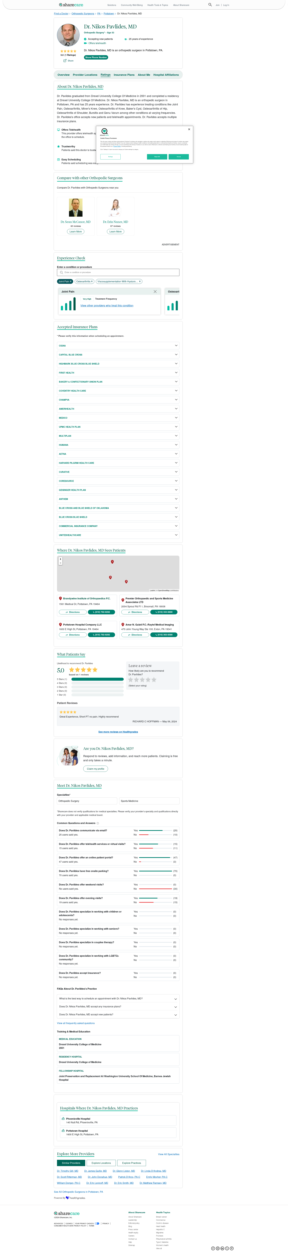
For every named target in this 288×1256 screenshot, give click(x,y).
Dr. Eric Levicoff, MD (97, 1183)
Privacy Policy (117, 146)
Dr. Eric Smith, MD (124, 1183)
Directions (74, 611)
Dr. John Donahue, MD (100, 1177)
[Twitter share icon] (227, 1249)
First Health (66, 372)
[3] (142, 679)
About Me (144, 75)
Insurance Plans (124, 75)
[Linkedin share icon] (222, 1249)
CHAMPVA (64, 399)
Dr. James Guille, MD (95, 1171)
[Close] (189, 129)
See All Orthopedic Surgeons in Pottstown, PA (78, 1191)
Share (71, 60)
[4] (148, 679)
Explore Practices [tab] (131, 1163)
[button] (97, 823)
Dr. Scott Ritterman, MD (69, 1177)
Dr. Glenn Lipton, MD (124, 1171)
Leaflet (152, 590)
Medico (63, 417)
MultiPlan (65, 435)
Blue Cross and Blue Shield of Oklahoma (84, 507)
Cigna (62, 345)
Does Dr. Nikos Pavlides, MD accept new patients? (86, 1014)
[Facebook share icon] (213, 1249)
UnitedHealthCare (70, 535)
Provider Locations (85, 75)
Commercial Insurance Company (78, 526)
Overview (64, 75)
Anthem (63, 498)
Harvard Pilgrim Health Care (76, 462)
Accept (179, 156)
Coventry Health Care (72, 390)
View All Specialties (168, 1154)
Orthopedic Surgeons (83, 13)
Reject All (157, 156)
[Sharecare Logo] (71, 4)
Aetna (62, 453)
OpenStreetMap (164, 590)
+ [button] (60, 559)
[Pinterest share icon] (231, 1249)
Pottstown (109, 13)
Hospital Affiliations (166, 75)
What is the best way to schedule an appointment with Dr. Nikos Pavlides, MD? (101, 998)
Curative (64, 471)
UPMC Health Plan (69, 426)
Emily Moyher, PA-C (157, 1177)
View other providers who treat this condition (106, 305)
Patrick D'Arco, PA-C (129, 1177)
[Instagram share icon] (217, 1249)
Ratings (106, 75)
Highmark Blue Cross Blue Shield (79, 363)
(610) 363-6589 (165, 634)
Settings (110, 156)
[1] (130, 679)
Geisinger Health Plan (72, 489)
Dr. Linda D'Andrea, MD (153, 1171)
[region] (144, 145)
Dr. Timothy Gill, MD (67, 1171)
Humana (63, 444)
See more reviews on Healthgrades (118, 731)
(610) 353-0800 (165, 611)
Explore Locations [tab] (101, 1163)
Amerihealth (66, 408)
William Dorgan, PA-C (68, 1183)
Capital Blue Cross (70, 354)
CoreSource (66, 480)
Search (210, 5)
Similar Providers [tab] (71, 1163)
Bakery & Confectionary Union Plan (80, 381)
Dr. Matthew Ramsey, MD (153, 1183)
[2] (136, 679)
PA (98, 13)
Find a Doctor (61, 13)
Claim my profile (95, 768)
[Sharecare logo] (87, 1213)
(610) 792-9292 (102, 611)
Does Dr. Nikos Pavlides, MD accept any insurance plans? (90, 1006)
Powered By (59, 1197)
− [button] (60, 562)
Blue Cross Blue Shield (73, 516)
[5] (154, 679)
